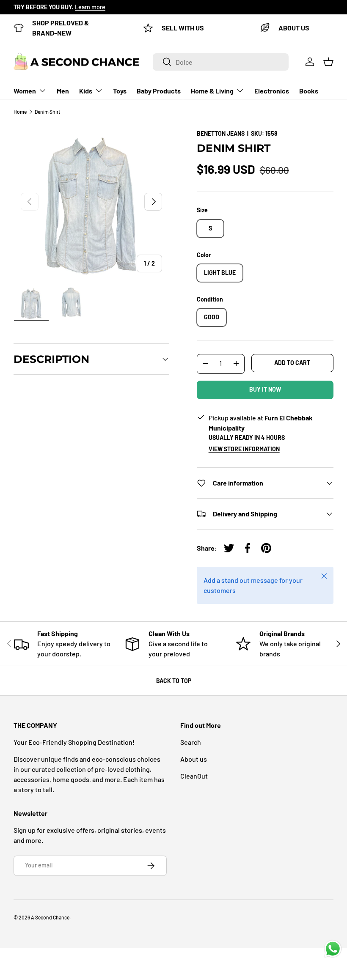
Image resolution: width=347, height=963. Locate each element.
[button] (328, 61)
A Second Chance (50, 917)
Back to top (173, 680)
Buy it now (265, 389)
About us (193, 759)
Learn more (90, 7)
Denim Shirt (47, 111)
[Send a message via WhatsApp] (333, 949)
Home (20, 111)
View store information (244, 449)
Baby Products (159, 91)
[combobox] (221, 62)
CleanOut (194, 776)
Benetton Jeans (221, 133)
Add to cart (292, 362)
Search (190, 742)
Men (63, 91)
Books (308, 91)
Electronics (271, 91)
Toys (120, 91)
